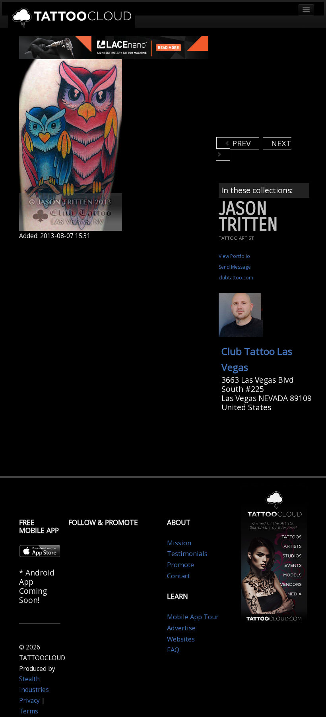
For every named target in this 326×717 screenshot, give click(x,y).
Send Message (235, 267)
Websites (181, 639)
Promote (180, 564)
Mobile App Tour (193, 616)
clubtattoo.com (236, 277)
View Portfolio (234, 256)
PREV (240, 143)
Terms (28, 711)
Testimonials (187, 553)
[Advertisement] (271, 85)
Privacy (29, 700)
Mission (179, 543)
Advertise (181, 628)
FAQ (173, 649)
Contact (178, 576)
